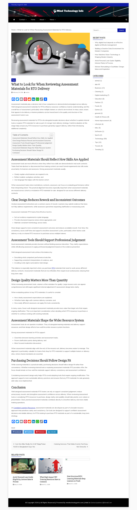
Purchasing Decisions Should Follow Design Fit (27, 150)
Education (98, 99)
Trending (98, 149)
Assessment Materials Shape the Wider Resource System (31, 148)
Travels (97, 146)
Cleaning (98, 91)
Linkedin (53, 432)
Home (33, 20)
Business (98, 88)
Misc (96, 128)
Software (98, 131)
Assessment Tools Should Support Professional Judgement (32, 143)
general (97, 113)
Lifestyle (98, 124)
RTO (53, 268)
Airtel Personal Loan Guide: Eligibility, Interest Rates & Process (23, 479)
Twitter (29, 432)
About (42, 20)
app (96, 84)
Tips (13, 80)
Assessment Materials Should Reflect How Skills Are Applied (32, 138)
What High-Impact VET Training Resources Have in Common (50, 479)
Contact (22, 20)
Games (97, 110)
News (52, 20)
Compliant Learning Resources (24, 408)
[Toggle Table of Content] (50, 135)
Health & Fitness (101, 117)
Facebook (17, 432)
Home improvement (102, 120)
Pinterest (40, 432)
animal (97, 81)
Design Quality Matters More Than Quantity (26, 145)
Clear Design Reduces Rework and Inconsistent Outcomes (31, 141)
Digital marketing (101, 95)
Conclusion (16, 153)
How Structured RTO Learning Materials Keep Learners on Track (76, 478)
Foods (97, 106)
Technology (99, 139)
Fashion (97, 102)
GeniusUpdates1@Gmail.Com (101, 503)
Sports (97, 135)
